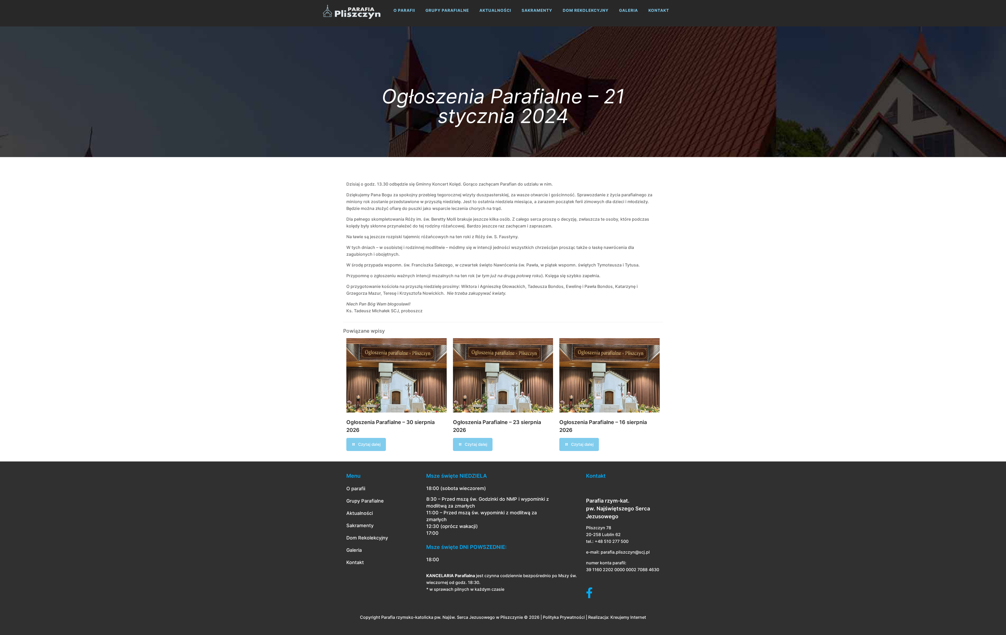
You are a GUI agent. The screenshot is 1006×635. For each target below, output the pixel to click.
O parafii (355, 488)
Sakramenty (360, 525)
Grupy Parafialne (365, 501)
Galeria (354, 550)
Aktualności (359, 513)
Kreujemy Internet (628, 617)
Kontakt (355, 562)
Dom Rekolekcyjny (367, 538)
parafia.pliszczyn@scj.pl (625, 552)
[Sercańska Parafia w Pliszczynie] (351, 10)
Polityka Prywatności (564, 617)
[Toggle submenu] (404, 23)
